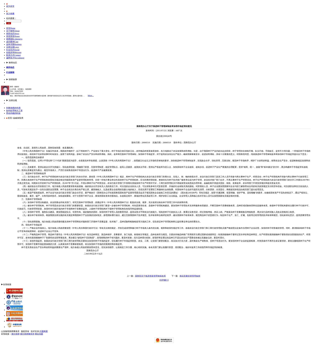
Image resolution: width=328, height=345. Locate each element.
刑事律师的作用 (13, 108)
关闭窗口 (164, 280)
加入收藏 (10, 13)
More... (91, 96)
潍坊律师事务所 (27, 334)
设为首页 (10, 6)
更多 (8, 82)
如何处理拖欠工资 (14, 110)
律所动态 (10, 67)
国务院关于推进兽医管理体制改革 (150, 276)
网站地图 (39, 334)
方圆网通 (43, 331)
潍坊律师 (15, 334)
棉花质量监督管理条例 (190, 276)
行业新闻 (10, 72)
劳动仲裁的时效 (13, 113)
